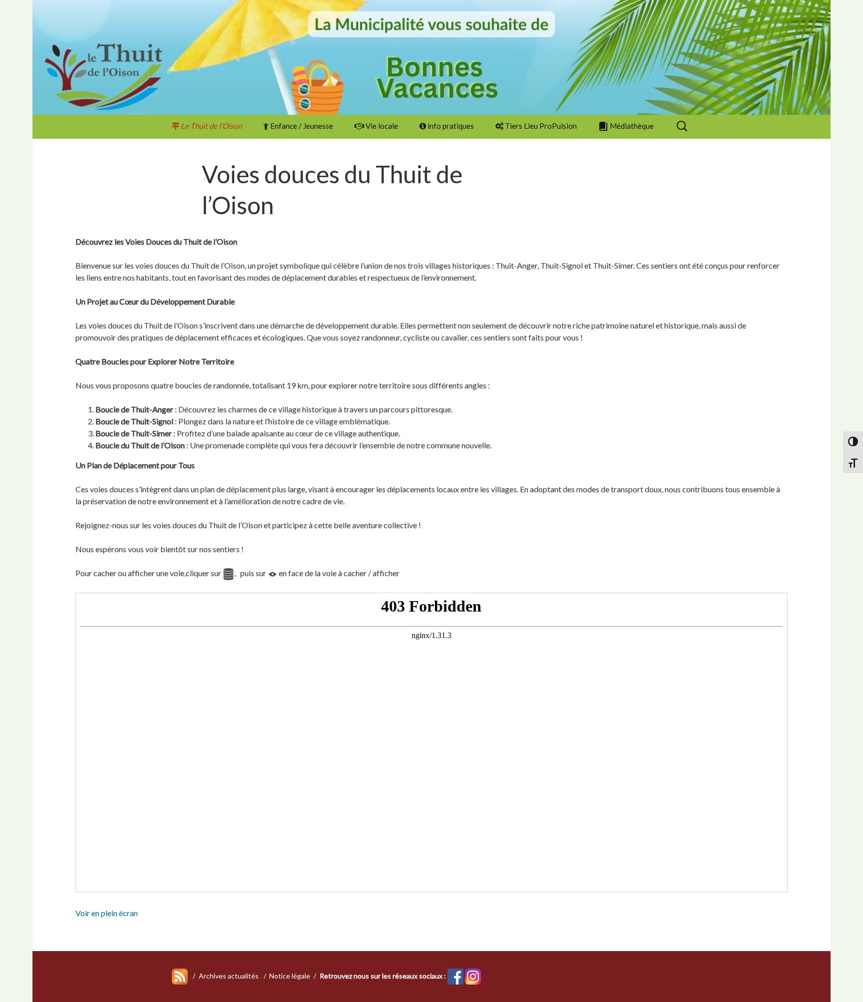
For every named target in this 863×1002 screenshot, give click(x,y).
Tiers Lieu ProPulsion (541, 125)
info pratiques (451, 125)
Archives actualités (229, 976)
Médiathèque (632, 125)
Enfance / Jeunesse (301, 125)
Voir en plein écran (106, 913)
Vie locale (382, 125)
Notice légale (289, 976)
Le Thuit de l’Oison (211, 125)
